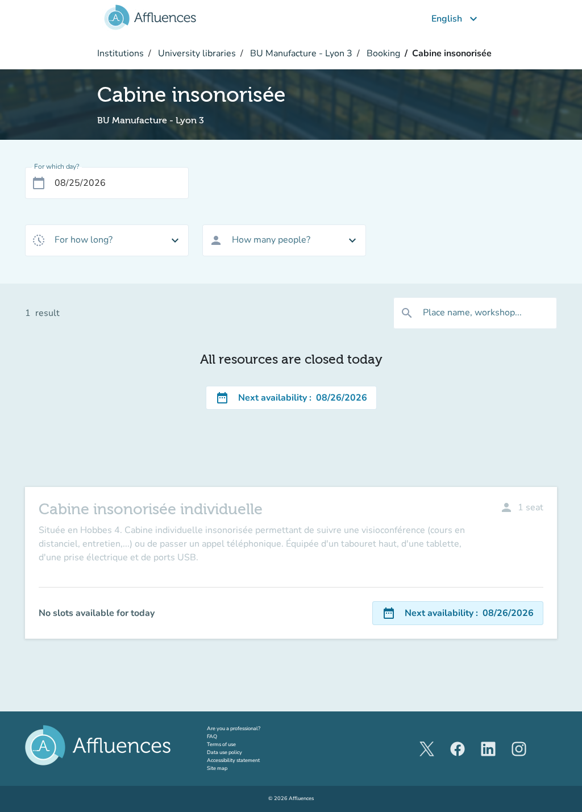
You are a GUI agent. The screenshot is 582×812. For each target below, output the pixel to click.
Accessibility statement (233, 760)
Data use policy (224, 752)
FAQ (212, 736)
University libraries (196, 53)
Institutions (120, 53)
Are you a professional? (244, 728)
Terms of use (221, 744)
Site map (217, 768)
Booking (382, 53)
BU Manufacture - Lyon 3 (300, 53)
